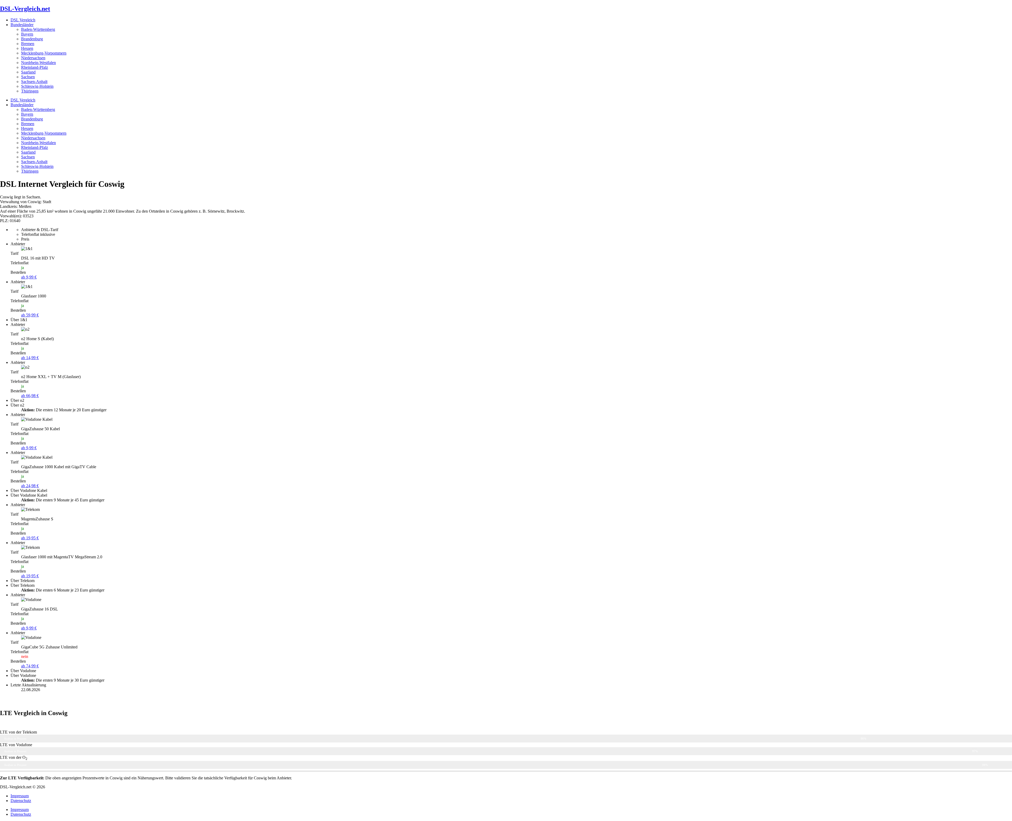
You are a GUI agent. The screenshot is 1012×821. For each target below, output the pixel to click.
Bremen (27, 43)
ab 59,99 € (30, 315)
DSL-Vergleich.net (25, 8)
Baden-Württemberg (38, 29)
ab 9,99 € (29, 277)
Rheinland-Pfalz (34, 67)
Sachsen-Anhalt (34, 81)
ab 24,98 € (30, 485)
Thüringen (29, 91)
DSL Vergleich (23, 20)
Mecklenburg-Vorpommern (43, 53)
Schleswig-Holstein (37, 86)
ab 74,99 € (30, 666)
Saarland (28, 72)
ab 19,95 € (30, 538)
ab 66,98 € (30, 395)
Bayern (27, 34)
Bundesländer (22, 24)
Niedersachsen (33, 58)
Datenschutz (21, 800)
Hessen (27, 48)
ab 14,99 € (30, 357)
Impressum (20, 796)
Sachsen (28, 77)
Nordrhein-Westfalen (38, 62)
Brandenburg (32, 39)
